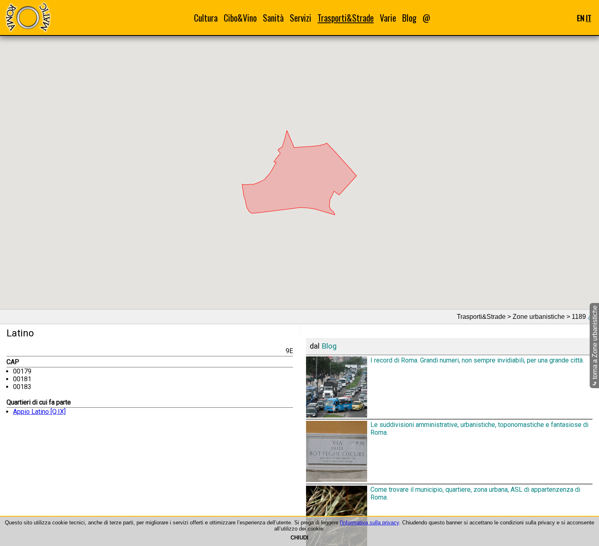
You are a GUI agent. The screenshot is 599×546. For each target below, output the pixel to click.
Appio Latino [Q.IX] (39, 412)
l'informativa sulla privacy (369, 522)
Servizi (300, 17)
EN (580, 17)
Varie (388, 17)
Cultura (206, 17)
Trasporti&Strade (345, 17)
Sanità (273, 17)
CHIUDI (299, 538)
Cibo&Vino (240, 17)
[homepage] (27, 17)
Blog (409, 17)
